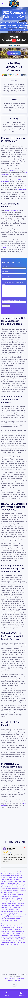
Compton (4, 885)
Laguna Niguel (13, 937)
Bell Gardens (11, 879)
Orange (21, 941)
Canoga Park (17, 881)
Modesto (11, 911)
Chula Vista (10, 909)
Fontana (3, 913)
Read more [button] (6, 861)
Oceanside (12, 915)
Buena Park (13, 926)
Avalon (8, 877)
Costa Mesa (18, 928)
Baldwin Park (18, 877)
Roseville (10, 917)
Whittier (10, 904)
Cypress (3, 929)
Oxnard (9, 913)
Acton (21, 875)
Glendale (14, 887)
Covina (9, 885)
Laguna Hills (4, 937)
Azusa (12, 877)
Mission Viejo (5, 941)
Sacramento (4, 907)
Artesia (3, 877)
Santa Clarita (16, 900)
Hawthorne (12, 889)
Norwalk (3, 900)
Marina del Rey (9, 896)
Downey (21, 885)
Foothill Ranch (18, 929)
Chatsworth (10, 883)
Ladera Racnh (9, 935)
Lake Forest (4, 939)
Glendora (20, 887)
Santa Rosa (15, 913)
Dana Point (10, 929)
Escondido (17, 917)
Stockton (4, 909)
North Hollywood (11, 898)
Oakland (11, 907)
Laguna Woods (22, 937)
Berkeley (9, 920)
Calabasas (10, 881)
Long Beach (17, 892)
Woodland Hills (17, 904)
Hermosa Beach (21, 889)
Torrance (15, 920)
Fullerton (13, 931)
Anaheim (3, 926)
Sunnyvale (4, 917)
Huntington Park (6, 890)
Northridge (20, 898)
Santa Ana (19, 942)
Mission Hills (17, 896)
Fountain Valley (5, 931)
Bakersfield (17, 907)
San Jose (7, 905)
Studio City (9, 902)
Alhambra (9, 875)
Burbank (3, 881)
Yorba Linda (14, 944)
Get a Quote (14, 53)
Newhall (3, 898)
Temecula (18, 918)
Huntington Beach (6, 933)
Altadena (19, 874)
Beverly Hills (18, 879)
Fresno (22, 905)
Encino (9, 887)
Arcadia (3, 875)
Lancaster (4, 894)
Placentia (4, 942)
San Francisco (15, 905)
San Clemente (11, 942)
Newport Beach (13, 941)
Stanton (7, 944)
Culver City (15, 885)
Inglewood (14, 890)
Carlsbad (3, 920)
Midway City (19, 939)
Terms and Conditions (10, 978)
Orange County (5, 924)
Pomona (22, 917)
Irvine (14, 933)
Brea (8, 926)
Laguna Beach (18, 935)
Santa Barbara (11, 918)
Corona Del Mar (9, 928)
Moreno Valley (18, 911)
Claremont (17, 883)
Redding (3, 918)
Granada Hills (5, 889)
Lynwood (10, 894)
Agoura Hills (15, 875)
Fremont (16, 909)
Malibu (15, 894)
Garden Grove (20, 931)
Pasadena (9, 900)
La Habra (18, 933)
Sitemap (17, 980)
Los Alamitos (12, 939)
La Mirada (10, 892)
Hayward (23, 915)
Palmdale (16, 902)
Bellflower (4, 879)
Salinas (18, 915)
